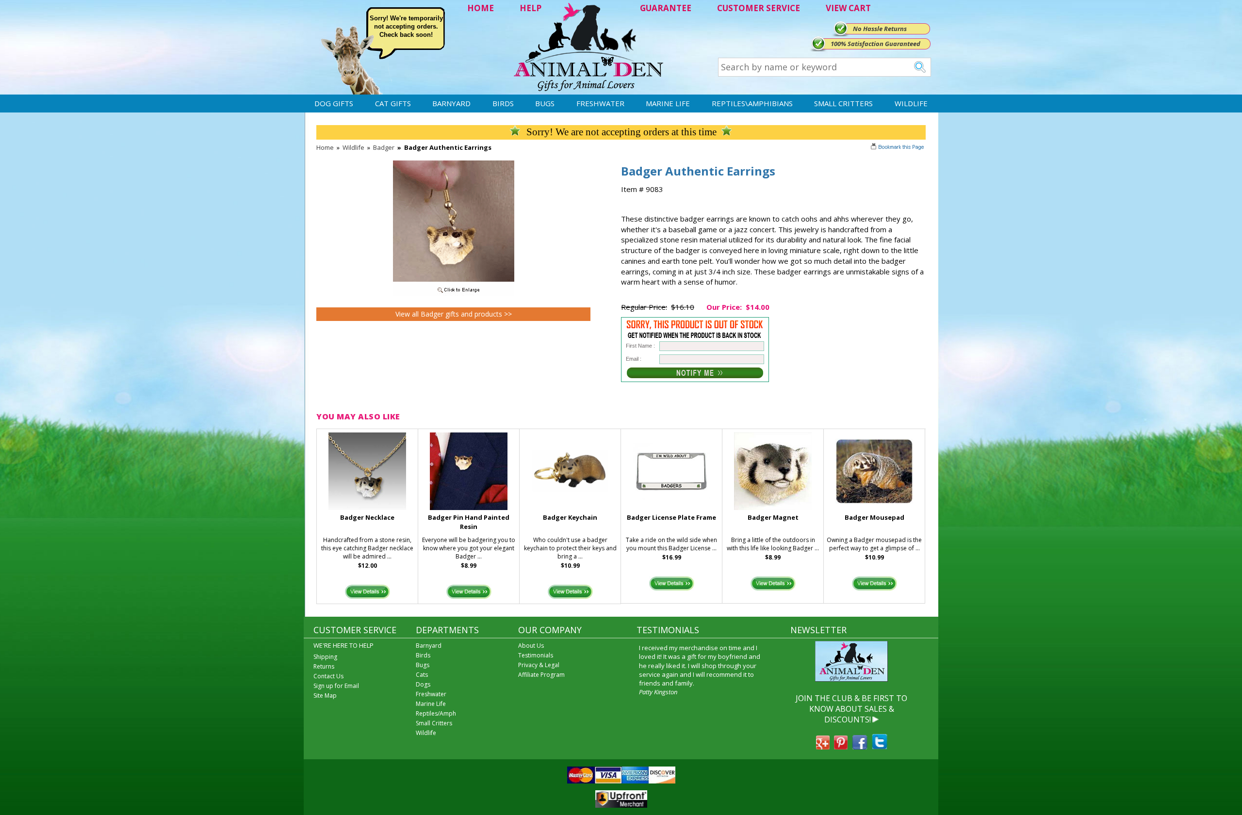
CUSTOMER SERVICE (758, 8)
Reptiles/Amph (436, 713)
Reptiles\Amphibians (752, 103)
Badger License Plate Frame (671, 517)
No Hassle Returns (880, 28)
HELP (530, 8)
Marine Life (668, 103)
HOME (480, 8)
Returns (323, 666)
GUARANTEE (665, 8)
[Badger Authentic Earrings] (453, 293)
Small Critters (843, 103)
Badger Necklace (367, 517)
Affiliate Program (541, 675)
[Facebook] (859, 746)
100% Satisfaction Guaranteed (875, 43)
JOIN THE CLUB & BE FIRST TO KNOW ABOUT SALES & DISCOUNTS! (851, 709)
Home (325, 147)
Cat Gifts (393, 103)
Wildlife (911, 103)
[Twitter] (879, 746)
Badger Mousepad (874, 517)
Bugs (545, 103)
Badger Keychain (570, 517)
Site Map (325, 695)
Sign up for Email (336, 686)
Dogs (423, 684)
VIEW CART (848, 8)
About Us (531, 645)
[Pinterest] (841, 746)
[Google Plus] (823, 746)
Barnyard (451, 103)
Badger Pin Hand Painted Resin (468, 522)
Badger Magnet (773, 517)
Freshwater (600, 103)
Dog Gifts (333, 103)
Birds (503, 103)
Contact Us (328, 676)
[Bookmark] (898, 148)
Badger (383, 147)
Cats (422, 675)
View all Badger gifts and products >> (453, 314)
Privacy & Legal (538, 665)
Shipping (325, 657)
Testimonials (535, 655)
